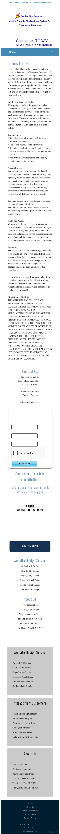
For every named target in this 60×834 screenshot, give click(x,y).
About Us (30, 807)
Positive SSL (54, 832)
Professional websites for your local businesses (30, 3)
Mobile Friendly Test (30, 811)
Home (30, 803)
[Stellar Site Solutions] (30, 15)
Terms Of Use (30, 814)
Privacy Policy (30, 818)
